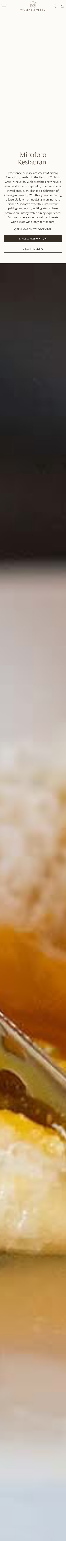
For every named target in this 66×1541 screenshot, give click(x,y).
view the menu (34, 249)
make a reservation (34, 239)
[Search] (54, 6)
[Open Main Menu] (4, 6)
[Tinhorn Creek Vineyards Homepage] (33, 6)
